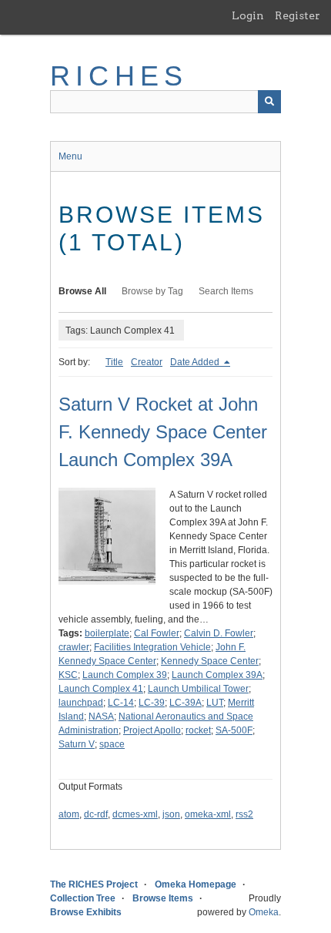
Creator (146, 362)
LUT (214, 702)
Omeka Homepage (195, 884)
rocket (198, 730)
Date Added (196, 362)
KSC (68, 675)
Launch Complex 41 (101, 688)
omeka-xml (208, 814)
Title (114, 362)
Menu (70, 156)
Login (248, 15)
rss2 (244, 814)
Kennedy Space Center (210, 661)
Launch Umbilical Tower (198, 688)
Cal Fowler (156, 633)
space (112, 744)
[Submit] (269, 101)
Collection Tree (82, 898)
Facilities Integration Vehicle (152, 647)
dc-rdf (96, 814)
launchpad (81, 702)
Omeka (264, 912)
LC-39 (152, 702)
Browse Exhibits (86, 912)
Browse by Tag (152, 291)
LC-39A (185, 702)
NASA (101, 716)
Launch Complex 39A (217, 675)
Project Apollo (152, 730)
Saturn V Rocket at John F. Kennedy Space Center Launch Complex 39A (163, 432)
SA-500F (234, 730)
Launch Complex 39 (124, 675)
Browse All (82, 291)
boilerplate (107, 633)
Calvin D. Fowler (218, 633)
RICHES (119, 76)
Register (297, 15)
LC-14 (121, 702)
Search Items (226, 291)
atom (69, 814)
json (171, 814)
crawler (74, 647)
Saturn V (77, 744)
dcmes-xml (135, 814)
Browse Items (162, 898)
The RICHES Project (94, 884)
